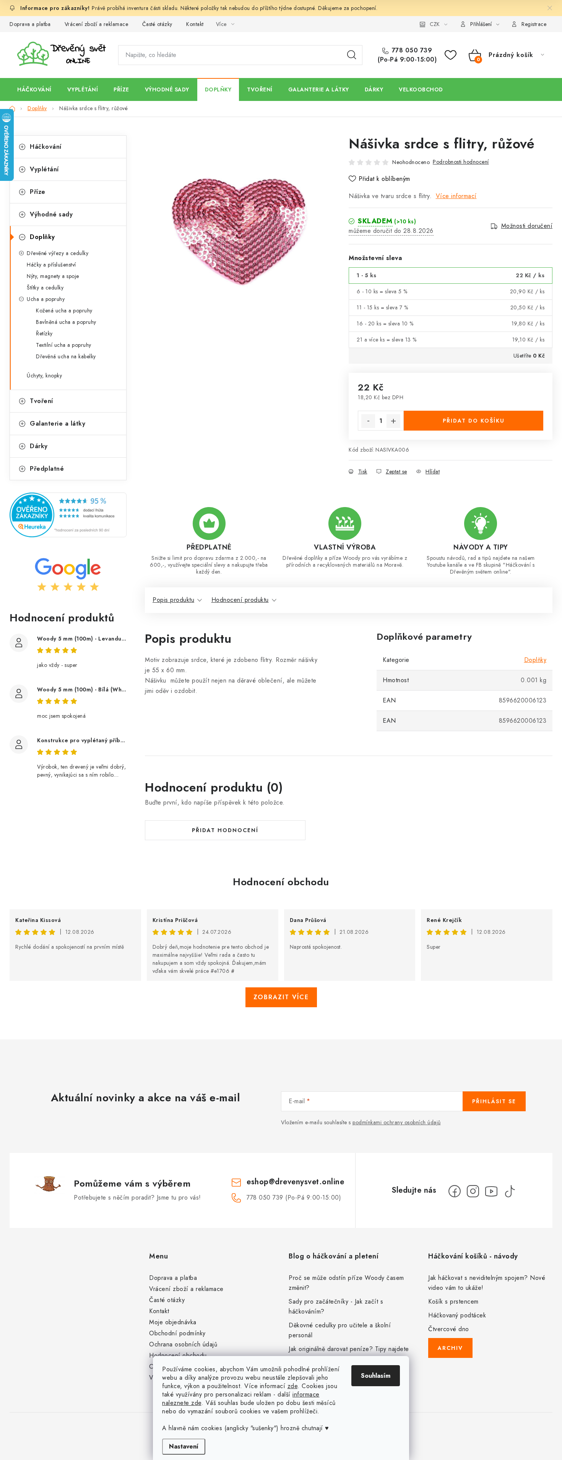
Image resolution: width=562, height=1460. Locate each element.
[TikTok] (510, 1191)
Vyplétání (44, 169)
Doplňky (42, 236)
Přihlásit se (494, 1101)
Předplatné (47, 468)
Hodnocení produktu (240, 599)
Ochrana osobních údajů (183, 1344)
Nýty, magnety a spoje (53, 276)
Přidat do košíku (474, 420)
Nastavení (183, 1446)
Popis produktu (173, 599)
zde (292, 1386)
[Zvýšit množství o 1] (393, 421)
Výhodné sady (51, 214)
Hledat (351, 55)
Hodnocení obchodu (281, 882)
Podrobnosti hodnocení (461, 162)
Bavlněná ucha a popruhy (66, 322)
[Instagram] (473, 1191)
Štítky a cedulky (45, 287)
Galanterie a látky (57, 423)
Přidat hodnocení (225, 830)
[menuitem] (34, 89)
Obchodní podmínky (177, 1333)
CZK (434, 24)
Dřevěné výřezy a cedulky (57, 253)
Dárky (39, 446)
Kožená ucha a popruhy (64, 310)
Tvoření (41, 401)
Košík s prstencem (453, 1301)
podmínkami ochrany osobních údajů (396, 1122)
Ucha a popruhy (46, 299)
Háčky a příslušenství (51, 264)
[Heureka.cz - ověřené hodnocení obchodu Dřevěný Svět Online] (68, 515)
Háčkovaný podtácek (457, 1315)
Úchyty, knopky (44, 375)
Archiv (450, 1348)
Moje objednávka (173, 1322)
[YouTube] (491, 1191)
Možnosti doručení (527, 226)
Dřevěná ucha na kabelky (66, 356)
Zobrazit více (281, 997)
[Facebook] (454, 1191)
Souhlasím (375, 1375)
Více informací (456, 196)
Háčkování (46, 146)
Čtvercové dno (448, 1329)
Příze (37, 191)
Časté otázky (157, 24)
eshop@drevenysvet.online (295, 1181)
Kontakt (195, 24)
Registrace (533, 24)
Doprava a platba (30, 24)
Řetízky (44, 333)
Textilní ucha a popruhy (63, 345)
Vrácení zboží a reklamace (96, 24)
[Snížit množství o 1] (368, 421)
